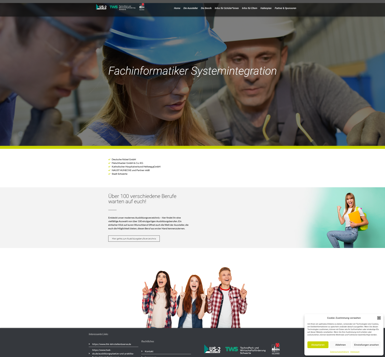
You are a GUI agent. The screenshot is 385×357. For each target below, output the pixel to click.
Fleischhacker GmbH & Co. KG (127, 162)
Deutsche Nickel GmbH (124, 159)
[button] (378, 317)
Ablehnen (340, 344)
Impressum (354, 352)
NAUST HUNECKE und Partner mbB (131, 170)
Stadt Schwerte (119, 173)
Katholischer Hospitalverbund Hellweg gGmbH (136, 166)
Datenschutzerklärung (339, 352)
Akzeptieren (318, 344)
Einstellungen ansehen (366, 344)
